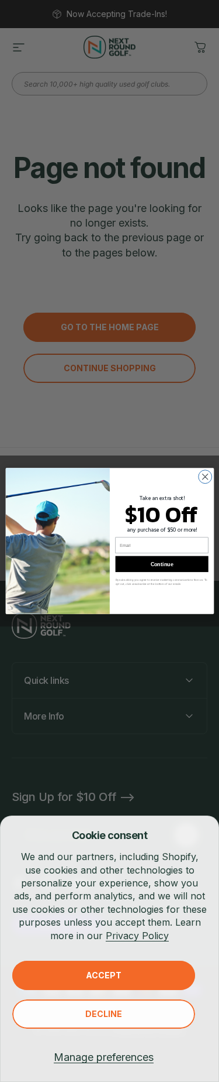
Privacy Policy (137, 935)
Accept (103, 975)
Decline (103, 1014)
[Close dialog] (204, 477)
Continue (161, 564)
